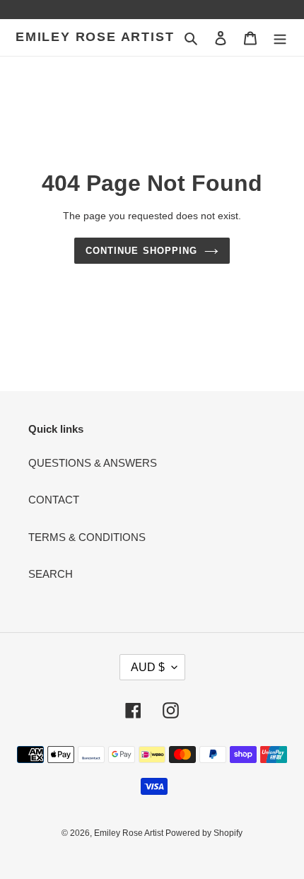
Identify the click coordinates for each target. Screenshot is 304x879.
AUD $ (148, 667)
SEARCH (50, 574)
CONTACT (53, 500)
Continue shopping (141, 250)
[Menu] (280, 38)
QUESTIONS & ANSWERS (92, 463)
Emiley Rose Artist (95, 37)
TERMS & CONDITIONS (87, 537)
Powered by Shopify (203, 833)
